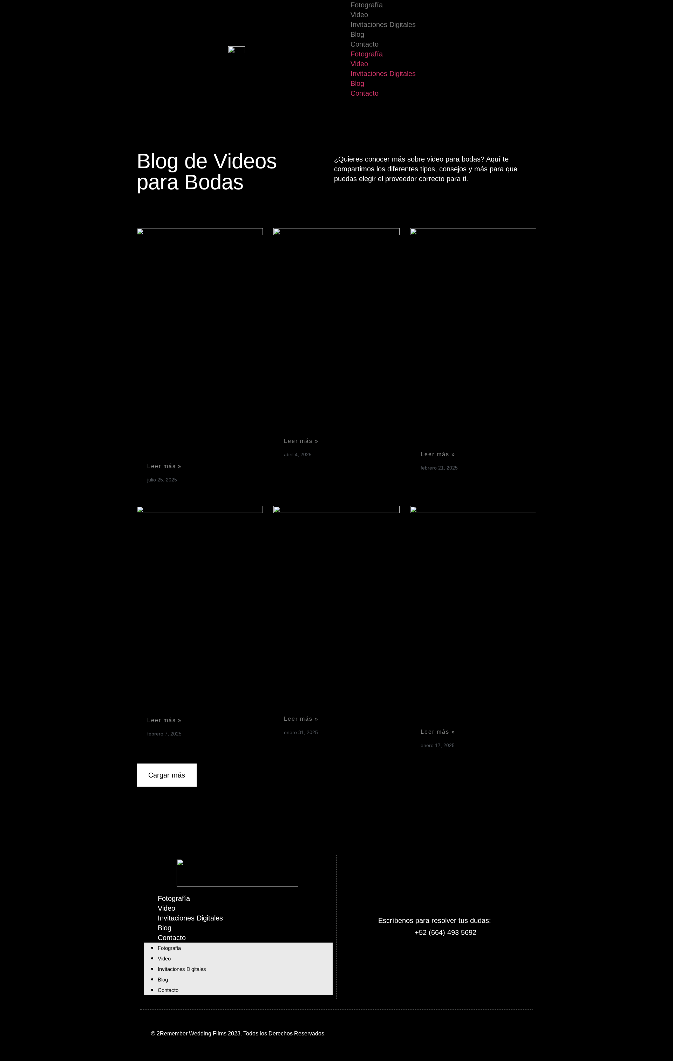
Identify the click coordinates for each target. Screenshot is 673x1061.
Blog (357, 34)
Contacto (365, 44)
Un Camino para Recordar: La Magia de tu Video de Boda (198, 693)
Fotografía (367, 5)
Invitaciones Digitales (383, 24)
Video (359, 15)
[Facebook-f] (408, 1032)
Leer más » (164, 466)
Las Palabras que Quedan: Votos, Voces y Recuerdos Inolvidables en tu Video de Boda (196, 428)
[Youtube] (461, 1032)
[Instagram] (434, 1032)
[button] (167, 775)
